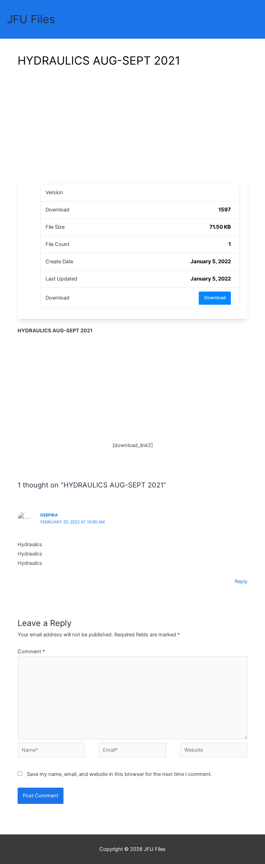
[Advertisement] (132, 124)
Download (215, 297)
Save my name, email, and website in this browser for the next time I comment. (119, 774)
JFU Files (31, 19)
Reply (241, 581)
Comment (31, 651)
